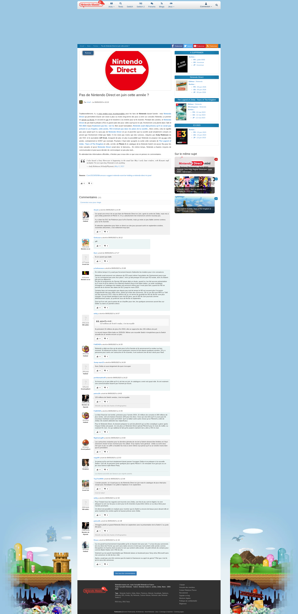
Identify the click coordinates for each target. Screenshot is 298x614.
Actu (110, 6)
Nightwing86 (99, 438)
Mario (138, 593)
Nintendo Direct (115, 132)
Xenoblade (157, 593)
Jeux (170, 6)
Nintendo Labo (156, 595)
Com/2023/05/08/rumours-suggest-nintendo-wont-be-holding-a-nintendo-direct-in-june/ (118, 175)
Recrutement (183, 593)
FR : (195, 60)
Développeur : (193, 107)
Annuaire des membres (187, 587)
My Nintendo (135, 595)
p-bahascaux (99, 268)
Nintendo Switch (125, 593)
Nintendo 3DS (119, 595)
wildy (96, 313)
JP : (194, 65)
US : (195, 62)
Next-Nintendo (149, 612)
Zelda (133, 593)
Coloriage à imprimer (166, 612)
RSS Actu (118, 602)
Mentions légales (185, 598)
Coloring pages (179, 612)
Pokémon (144, 593)
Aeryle (96, 210)
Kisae (96, 540)
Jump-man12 (99, 362)
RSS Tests (126, 602)
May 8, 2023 (119, 166)
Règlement (182, 604)
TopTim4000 (98, 479)
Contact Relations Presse (187, 590)
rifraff (89, 102)
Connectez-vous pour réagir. (90, 202)
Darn (95, 253)
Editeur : (192, 81)
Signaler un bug (184, 595)
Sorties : (192, 57)
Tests (120, 6)
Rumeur (95, 46)
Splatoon (165, 593)
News (89, 46)
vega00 (96, 458)
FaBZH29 (97, 344)
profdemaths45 (100, 378)
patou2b (97, 393)
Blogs (161, 6)
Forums (151, 6)
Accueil (82, 46)
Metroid (150, 593)
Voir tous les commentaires (125, 573)
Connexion (205, 6)
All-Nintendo (140, 612)
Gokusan (97, 237)
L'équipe (182, 585)
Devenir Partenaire (128, 612)
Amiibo (127, 595)
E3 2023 (83, 126)
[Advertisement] (149, 26)
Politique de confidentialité (188, 601)
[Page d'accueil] (95, 590)
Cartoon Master (145, 595)
